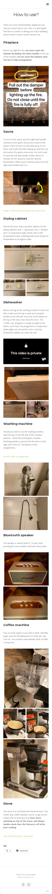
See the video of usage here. (16, 456)
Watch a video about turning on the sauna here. (24, 210)
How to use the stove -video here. (18, 836)
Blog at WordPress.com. (26, 877)
